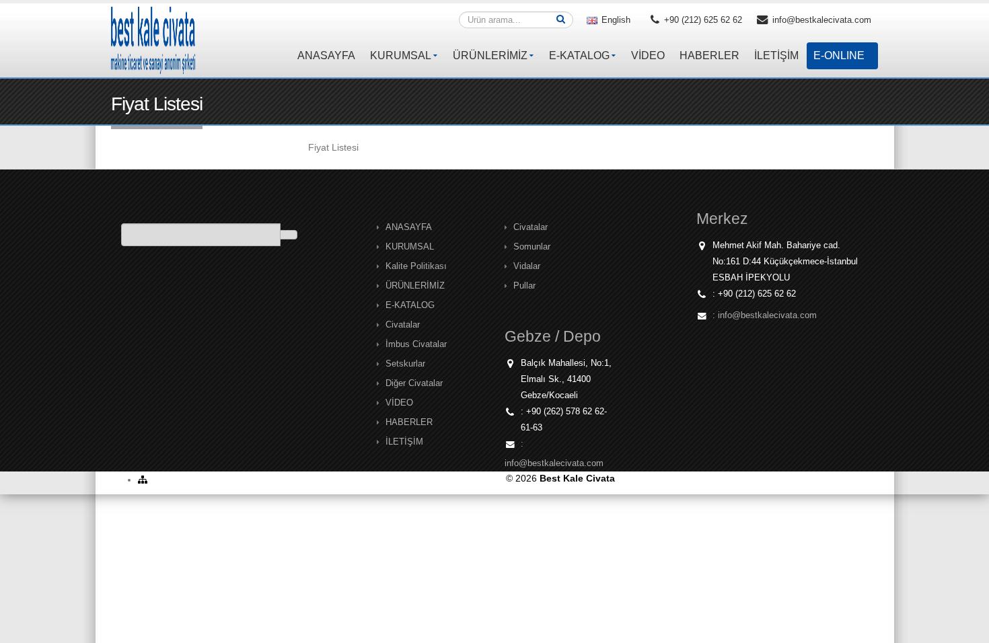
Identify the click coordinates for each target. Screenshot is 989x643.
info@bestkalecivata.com (820, 20)
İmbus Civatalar (416, 344)
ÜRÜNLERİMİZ (490, 55)
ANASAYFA (326, 55)
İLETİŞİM (776, 55)
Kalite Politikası (416, 266)
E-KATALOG (579, 55)
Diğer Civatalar (414, 383)
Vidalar (526, 266)
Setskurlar (405, 364)
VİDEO (648, 55)
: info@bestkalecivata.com (764, 315)
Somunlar (531, 247)
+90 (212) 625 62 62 (701, 20)
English (614, 20)
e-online (839, 55)
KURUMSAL (400, 55)
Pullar (524, 286)
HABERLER (709, 55)
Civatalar (403, 325)
